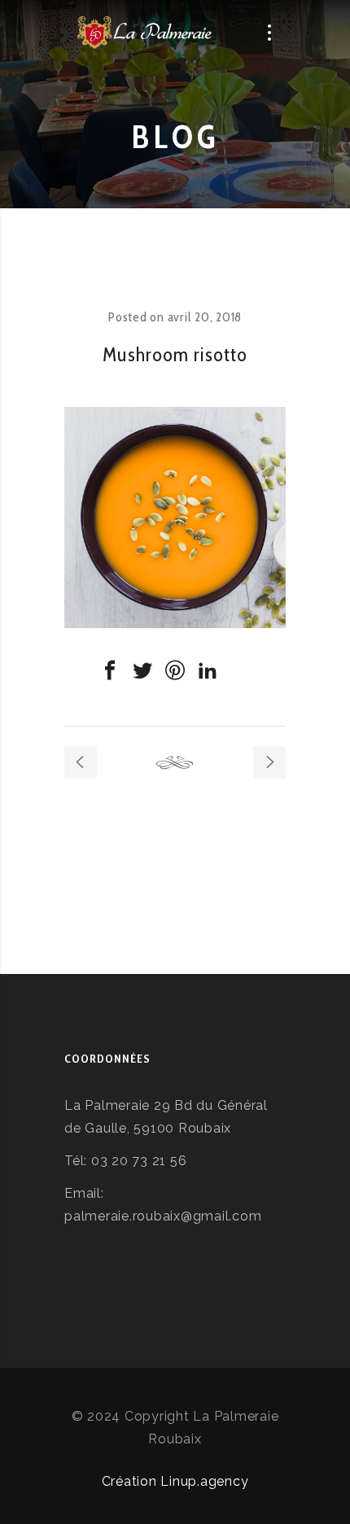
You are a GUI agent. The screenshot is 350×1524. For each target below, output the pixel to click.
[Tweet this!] (142, 670)
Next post (269, 762)
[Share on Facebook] (110, 670)
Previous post (80, 762)
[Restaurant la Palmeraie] (145, 32)
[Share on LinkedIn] (207, 670)
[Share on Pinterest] (175, 670)
